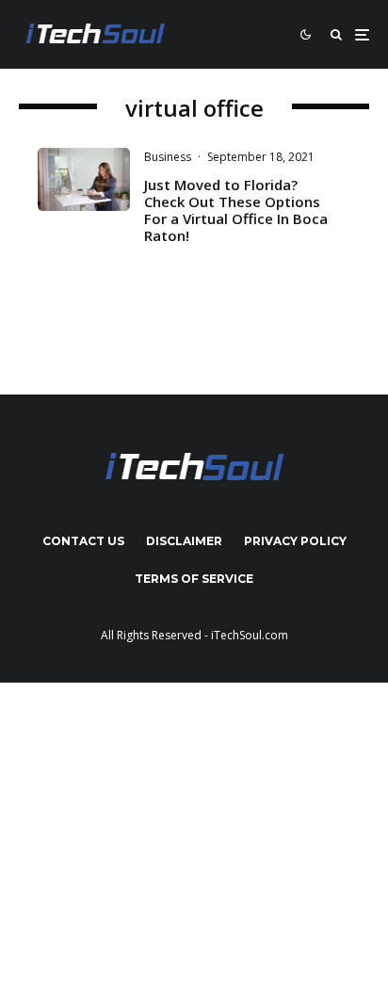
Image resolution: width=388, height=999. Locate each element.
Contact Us (83, 541)
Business (167, 157)
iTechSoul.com (249, 635)
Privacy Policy (295, 541)
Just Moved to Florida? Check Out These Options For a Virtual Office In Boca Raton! (236, 210)
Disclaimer (184, 541)
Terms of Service (194, 579)
